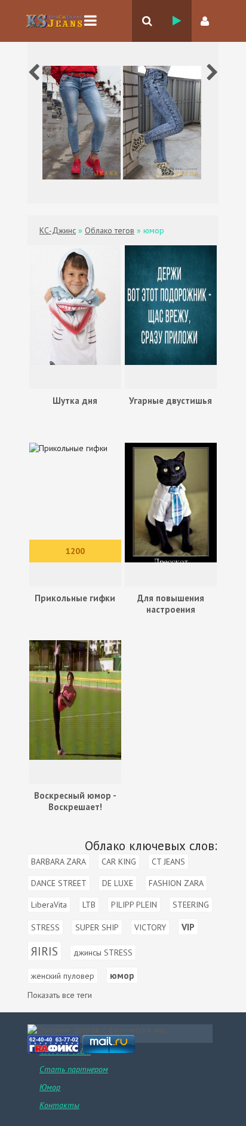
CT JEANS (168, 861)
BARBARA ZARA (58, 861)
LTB (89, 904)
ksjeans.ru (54, 21)
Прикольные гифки (75, 598)
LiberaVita (49, 904)
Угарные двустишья (170, 400)
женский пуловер (62, 975)
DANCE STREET (59, 883)
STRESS (45, 927)
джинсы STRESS (103, 952)
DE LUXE (117, 883)
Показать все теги (59, 995)
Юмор (49, 1087)
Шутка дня (75, 400)
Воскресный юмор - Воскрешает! (75, 801)
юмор (122, 975)
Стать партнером (73, 1069)
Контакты (59, 1105)
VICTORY (150, 927)
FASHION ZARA (176, 883)
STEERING (191, 904)
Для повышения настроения (170, 603)
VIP (188, 927)
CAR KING (119, 861)
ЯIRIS (44, 951)
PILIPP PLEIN (134, 904)
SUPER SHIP (97, 927)
